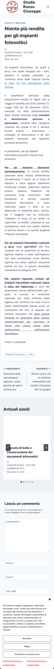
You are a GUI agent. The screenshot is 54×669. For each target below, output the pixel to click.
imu (31, 354)
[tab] (21, 482)
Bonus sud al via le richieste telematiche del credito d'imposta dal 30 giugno (40, 379)
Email (10, 577)
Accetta (27, 638)
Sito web (11, 591)
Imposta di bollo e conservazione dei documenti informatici (22, 452)
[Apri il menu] (48, 6)
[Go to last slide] (8, 447)
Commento (13, 521)
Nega (27, 646)
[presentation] (27, 429)
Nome (10, 563)
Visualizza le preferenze (27, 654)
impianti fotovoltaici (15, 354)
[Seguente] (46, 447)
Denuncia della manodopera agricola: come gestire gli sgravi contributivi (12, 379)
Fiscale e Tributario (15, 23)
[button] (49, 599)
